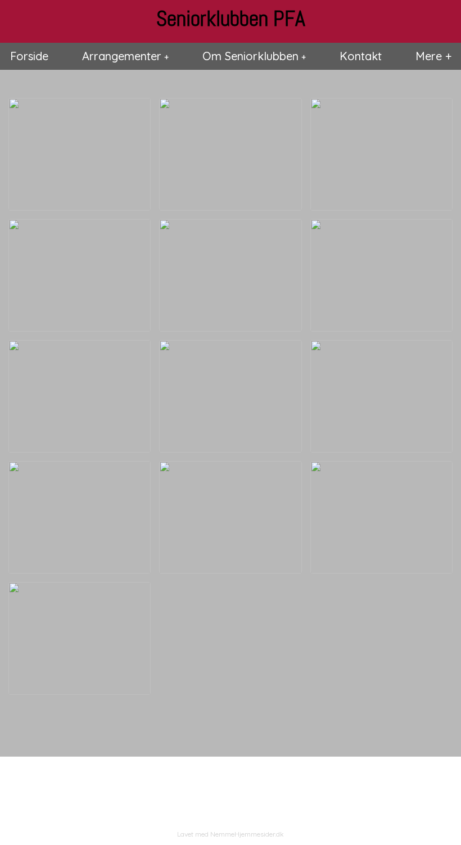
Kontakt (361, 56)
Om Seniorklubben (250, 56)
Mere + (433, 56)
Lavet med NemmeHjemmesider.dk (230, 834)
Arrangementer (121, 56)
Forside (29, 56)
